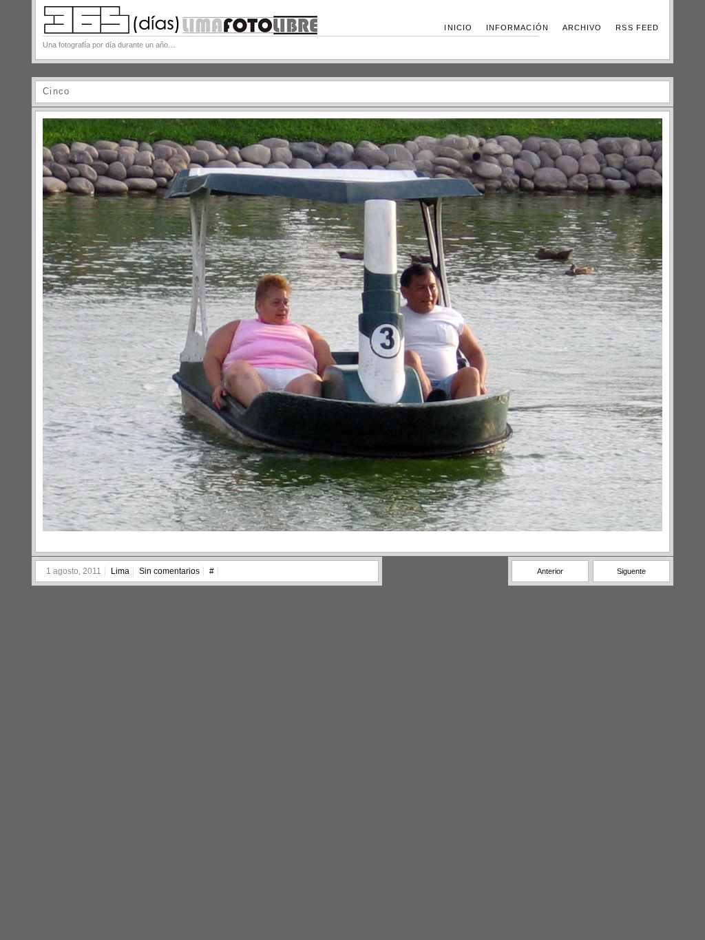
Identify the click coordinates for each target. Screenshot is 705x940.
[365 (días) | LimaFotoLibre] (180, 31)
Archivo (582, 27)
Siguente (631, 571)
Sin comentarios (169, 571)
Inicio (458, 27)
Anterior (550, 571)
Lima (120, 571)
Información (517, 27)
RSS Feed (637, 27)
